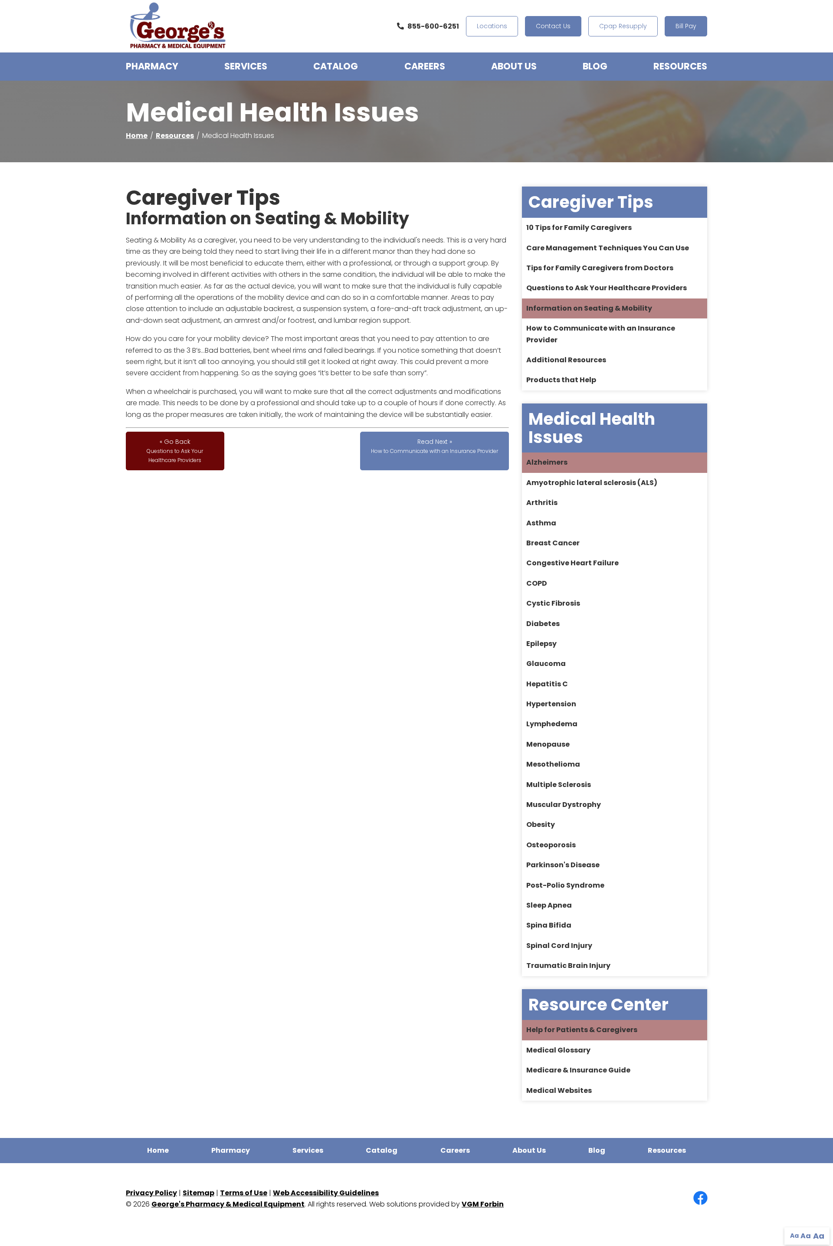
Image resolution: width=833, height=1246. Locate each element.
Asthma (541, 523)
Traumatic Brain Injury (568, 966)
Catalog (335, 66)
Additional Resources (566, 360)
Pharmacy (152, 66)
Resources (680, 66)
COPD (536, 583)
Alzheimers (546, 462)
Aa (794, 1235)
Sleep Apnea (549, 905)
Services (245, 66)
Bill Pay (686, 26)
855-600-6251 (433, 26)
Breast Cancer (553, 543)
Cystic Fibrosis (553, 603)
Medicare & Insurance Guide (578, 1070)
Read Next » (434, 446)
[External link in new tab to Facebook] (700, 1199)
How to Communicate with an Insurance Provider (600, 333)
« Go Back (175, 450)
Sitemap (198, 1193)
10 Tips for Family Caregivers (579, 228)
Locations (492, 26)
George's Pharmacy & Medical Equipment (228, 1204)
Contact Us (553, 26)
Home (137, 136)
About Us (514, 66)
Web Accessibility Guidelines (326, 1193)
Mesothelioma (553, 764)
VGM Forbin (483, 1204)
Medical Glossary (558, 1050)
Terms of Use (243, 1193)
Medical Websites (559, 1090)
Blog (595, 66)
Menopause (548, 744)
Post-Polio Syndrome (565, 885)
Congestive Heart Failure (572, 563)
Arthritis (542, 503)
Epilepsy (541, 644)
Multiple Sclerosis (558, 785)
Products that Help (561, 380)
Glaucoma (546, 664)
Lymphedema (551, 724)
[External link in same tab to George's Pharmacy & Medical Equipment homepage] (178, 26)
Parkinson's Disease (563, 865)
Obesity (540, 825)
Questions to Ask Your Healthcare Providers (606, 288)
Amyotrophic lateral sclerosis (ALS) (591, 483)
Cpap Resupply (623, 26)
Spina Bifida (548, 925)
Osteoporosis (551, 845)
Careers (424, 66)
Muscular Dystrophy (563, 805)
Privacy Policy (151, 1193)
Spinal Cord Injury (559, 946)
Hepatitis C (547, 684)
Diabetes (543, 624)
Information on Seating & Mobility (589, 308)
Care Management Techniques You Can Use (607, 248)
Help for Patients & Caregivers (581, 1030)
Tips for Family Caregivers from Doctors (599, 268)
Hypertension (551, 704)
